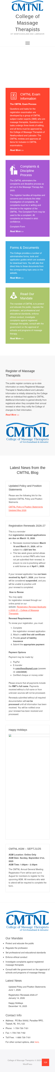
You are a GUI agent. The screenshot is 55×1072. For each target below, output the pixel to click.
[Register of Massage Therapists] (28, 423)
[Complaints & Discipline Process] (13, 168)
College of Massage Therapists (27, 22)
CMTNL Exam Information (30, 96)
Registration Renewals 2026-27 (27, 525)
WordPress (27, 1064)
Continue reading (28, 70)
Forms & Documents (24, 247)
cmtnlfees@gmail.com (26, 668)
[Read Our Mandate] (13, 295)
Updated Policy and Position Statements (27, 986)
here (37, 1041)
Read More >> (17, 150)
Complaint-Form (17, 226)
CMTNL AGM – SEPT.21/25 (25, 848)
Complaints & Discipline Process (29, 171)
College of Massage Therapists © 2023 (24, 1060)
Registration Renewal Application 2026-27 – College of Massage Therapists (27, 610)
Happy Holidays (18, 729)
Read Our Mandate (27, 296)
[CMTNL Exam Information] (13, 96)
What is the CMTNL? (27, 61)
